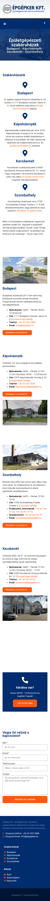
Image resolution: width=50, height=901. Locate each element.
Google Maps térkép (19, 380)
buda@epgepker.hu (25, 325)
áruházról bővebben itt (20, 145)
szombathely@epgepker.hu (28, 518)
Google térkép (29, 505)
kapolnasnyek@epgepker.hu (29, 386)
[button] (5, 24)
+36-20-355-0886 (27, 322)
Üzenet (6, 774)
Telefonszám (9, 763)
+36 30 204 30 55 (33, 515)
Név (4, 742)
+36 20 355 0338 (26, 383)
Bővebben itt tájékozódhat (29, 210)
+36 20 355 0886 (25, 703)
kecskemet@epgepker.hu (27, 582)
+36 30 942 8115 (26, 579)
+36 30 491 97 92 (24, 511)
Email (5, 753)
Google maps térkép (22, 319)
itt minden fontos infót (33, 176)
